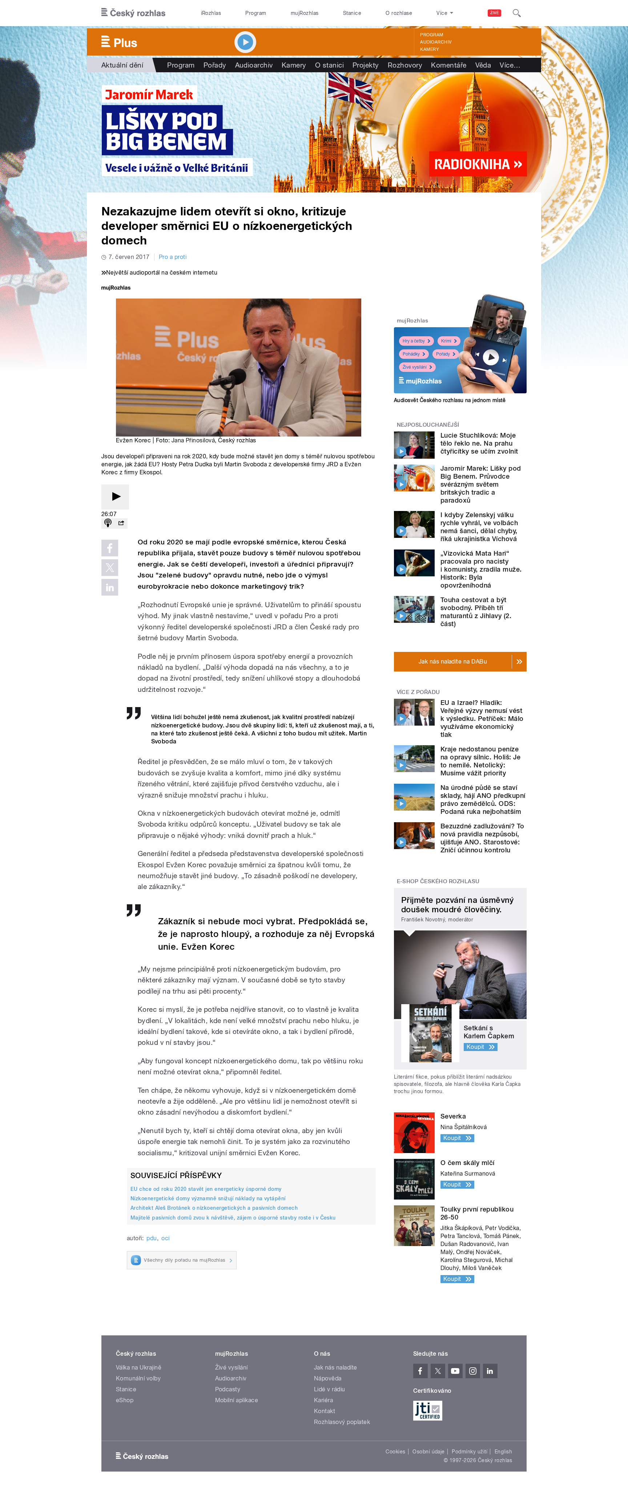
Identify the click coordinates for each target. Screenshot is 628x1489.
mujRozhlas (305, 13)
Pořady (215, 65)
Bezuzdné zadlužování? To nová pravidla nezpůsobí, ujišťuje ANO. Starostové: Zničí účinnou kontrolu (482, 838)
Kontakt (324, 1411)
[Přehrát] (115, 497)
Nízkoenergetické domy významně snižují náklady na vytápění (208, 1198)
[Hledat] (517, 13)
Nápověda (328, 1378)
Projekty (366, 65)
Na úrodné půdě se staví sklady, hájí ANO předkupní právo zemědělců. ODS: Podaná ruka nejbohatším (482, 799)
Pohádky (411, 354)
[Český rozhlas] (133, 13)
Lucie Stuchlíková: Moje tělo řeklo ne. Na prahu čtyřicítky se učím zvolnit (479, 443)
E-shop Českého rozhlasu (438, 881)
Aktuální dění (122, 65)
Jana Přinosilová (193, 440)
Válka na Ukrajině (138, 1367)
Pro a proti (172, 256)
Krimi (446, 341)
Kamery (429, 49)
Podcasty (228, 1389)
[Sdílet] (121, 523)
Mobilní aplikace (236, 1400)
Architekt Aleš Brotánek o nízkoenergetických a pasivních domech (214, 1208)
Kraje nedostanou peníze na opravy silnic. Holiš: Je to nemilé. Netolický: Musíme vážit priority (480, 761)
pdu (151, 1238)
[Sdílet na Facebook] (109, 548)
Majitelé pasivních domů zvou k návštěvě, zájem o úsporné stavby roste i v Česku (233, 1218)
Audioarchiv (435, 42)
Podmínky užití (469, 1451)
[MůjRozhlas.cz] (115, 288)
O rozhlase (399, 13)
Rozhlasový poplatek (342, 1422)
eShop (124, 1400)
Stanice (352, 13)
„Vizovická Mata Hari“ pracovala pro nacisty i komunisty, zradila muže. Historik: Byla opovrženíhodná (481, 569)
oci (165, 1238)
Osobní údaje (428, 1451)
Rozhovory (405, 65)
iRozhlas (211, 13)
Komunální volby (138, 1378)
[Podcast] (107, 523)
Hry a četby (414, 341)
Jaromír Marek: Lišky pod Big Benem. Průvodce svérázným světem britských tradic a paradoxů (480, 484)
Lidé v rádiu (329, 1389)
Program (255, 13)
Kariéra (323, 1400)
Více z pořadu (418, 692)
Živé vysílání (415, 367)
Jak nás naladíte (335, 1367)
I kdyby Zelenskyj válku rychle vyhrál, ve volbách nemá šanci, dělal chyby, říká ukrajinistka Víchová (479, 527)
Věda (483, 65)
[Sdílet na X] (109, 567)
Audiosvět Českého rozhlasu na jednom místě (450, 400)
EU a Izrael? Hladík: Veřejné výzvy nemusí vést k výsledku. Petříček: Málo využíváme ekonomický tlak (481, 718)
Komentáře (448, 65)
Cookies (395, 1451)
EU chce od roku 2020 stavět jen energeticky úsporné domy (206, 1189)
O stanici (329, 65)
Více (510, 65)
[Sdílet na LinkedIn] (109, 587)
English (503, 1451)
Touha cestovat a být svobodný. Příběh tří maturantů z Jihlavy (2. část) (475, 612)
